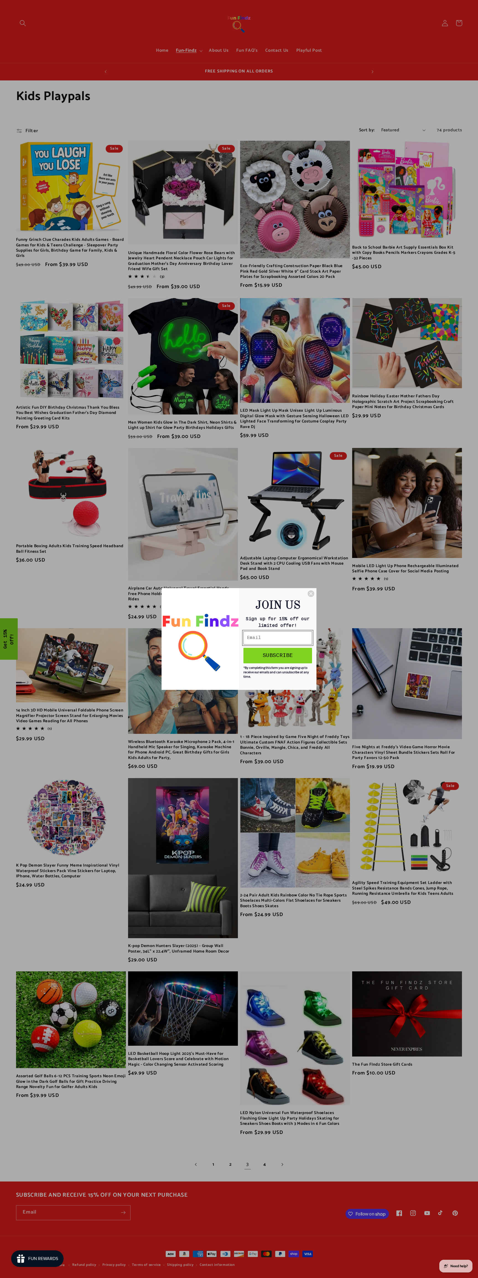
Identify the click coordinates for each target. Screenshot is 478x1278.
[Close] (311, 593)
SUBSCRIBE (278, 655)
